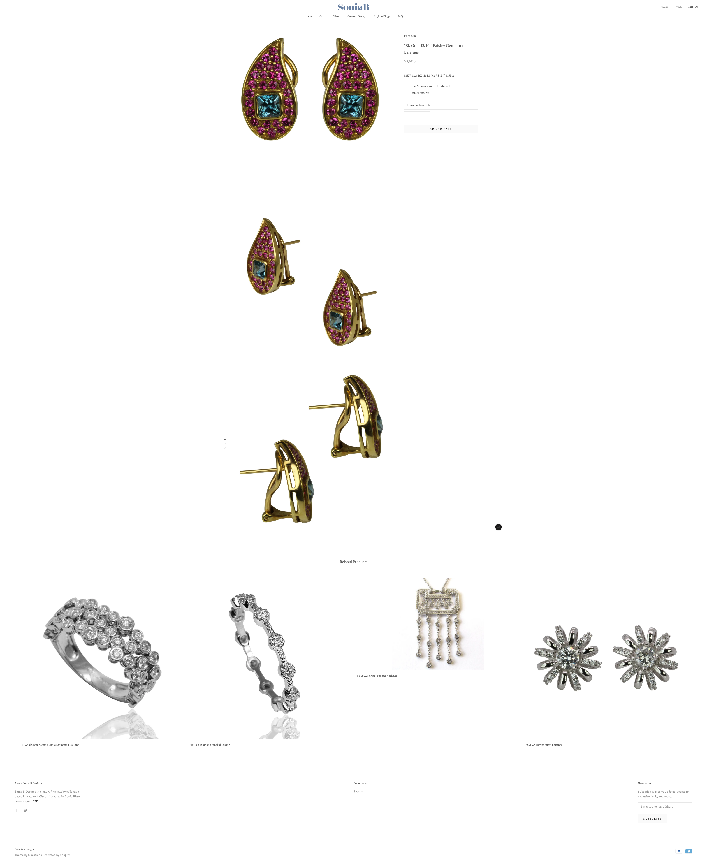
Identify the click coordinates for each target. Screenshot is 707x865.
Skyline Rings (382, 16)
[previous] (11, 661)
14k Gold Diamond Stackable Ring (209, 744)
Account (665, 7)
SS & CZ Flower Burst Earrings (544, 744)
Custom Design (356, 16)
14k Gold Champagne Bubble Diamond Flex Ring (49, 744)
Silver (336, 16)
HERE (34, 801)
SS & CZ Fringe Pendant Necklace (377, 675)
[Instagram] (25, 810)
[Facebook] (16, 810)
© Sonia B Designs (24, 849)
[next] (695, 661)
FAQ (400, 16)
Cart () (693, 6)
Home (308, 16)
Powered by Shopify (57, 855)
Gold (322, 16)
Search (678, 7)
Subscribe (652, 818)
